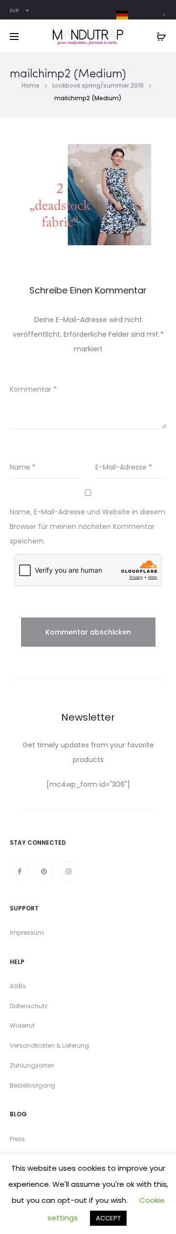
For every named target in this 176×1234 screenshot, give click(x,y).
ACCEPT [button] (108, 1218)
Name (23, 467)
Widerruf (22, 1025)
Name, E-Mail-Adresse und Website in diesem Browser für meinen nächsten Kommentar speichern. (87, 526)
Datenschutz (28, 1006)
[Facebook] (19, 871)
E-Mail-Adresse (123, 467)
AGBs (18, 986)
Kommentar (33, 389)
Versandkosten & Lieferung (49, 1045)
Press (17, 1139)
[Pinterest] (44, 871)
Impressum (27, 932)
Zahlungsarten (32, 1065)
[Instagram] (68, 871)
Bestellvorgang (32, 1085)
